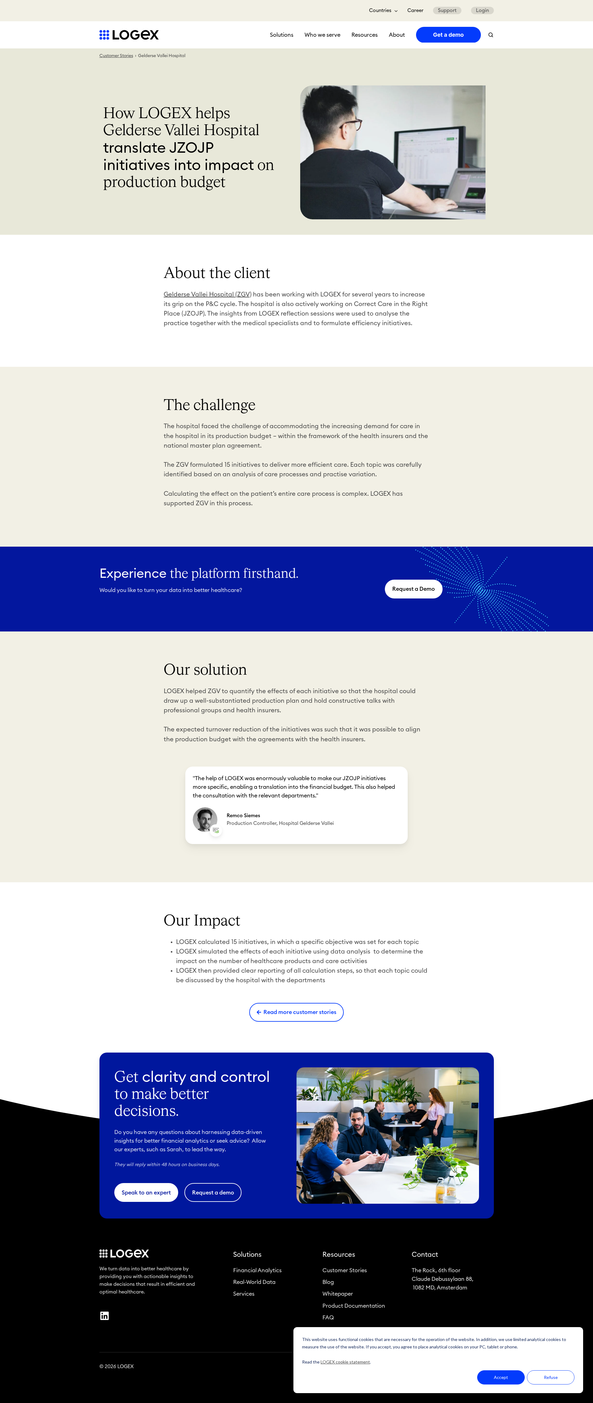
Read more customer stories (299, 1012)
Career (415, 10)
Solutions (281, 35)
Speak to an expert (146, 1192)
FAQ (328, 1317)
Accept (501, 1377)
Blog (328, 1282)
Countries (380, 10)
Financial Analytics (257, 1270)
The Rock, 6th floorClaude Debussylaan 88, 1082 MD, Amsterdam (442, 1279)
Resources (364, 35)
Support (447, 10)
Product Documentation (353, 1306)
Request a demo (213, 1192)
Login (482, 10)
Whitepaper (337, 1294)
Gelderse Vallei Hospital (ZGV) (207, 295)
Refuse (551, 1377)
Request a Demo (413, 589)
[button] (491, 35)
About (397, 35)
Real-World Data (254, 1282)
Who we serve (322, 35)
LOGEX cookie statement (345, 1361)
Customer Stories (116, 56)
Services (243, 1294)
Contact (425, 1254)
